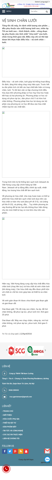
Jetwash (42, 182)
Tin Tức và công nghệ (10, 334)
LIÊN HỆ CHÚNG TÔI (11, 438)
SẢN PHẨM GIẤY (9, 426)
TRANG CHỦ (8, 411)
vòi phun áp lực (14, 98)
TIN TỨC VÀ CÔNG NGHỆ (13, 430)
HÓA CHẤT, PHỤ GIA (11, 419)
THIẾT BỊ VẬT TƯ (9, 422)
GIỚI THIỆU (7, 415)
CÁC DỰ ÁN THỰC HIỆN (12, 434)
